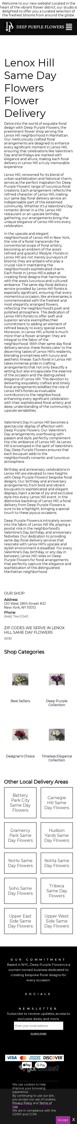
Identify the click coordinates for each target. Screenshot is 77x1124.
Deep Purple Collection (57, 703)
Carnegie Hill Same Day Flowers (56, 802)
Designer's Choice (20, 756)
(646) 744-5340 (16, 616)
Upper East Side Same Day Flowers (20, 921)
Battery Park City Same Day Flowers (20, 803)
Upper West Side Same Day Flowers (56, 921)
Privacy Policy (22, 1103)
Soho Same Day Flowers (20, 891)
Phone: (10, 612)
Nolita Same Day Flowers (56, 863)
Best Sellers (20, 701)
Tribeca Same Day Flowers (56, 890)
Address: (11, 600)
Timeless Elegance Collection (56, 758)
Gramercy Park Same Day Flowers (20, 835)
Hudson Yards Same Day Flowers (56, 835)
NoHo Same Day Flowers (20, 863)
